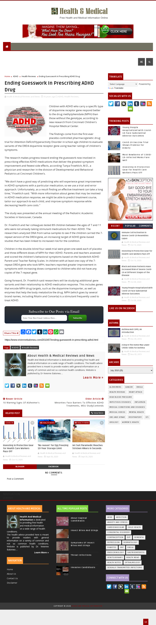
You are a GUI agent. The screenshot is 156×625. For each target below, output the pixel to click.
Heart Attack (135, 392)
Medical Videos (117, 412)
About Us (11, 573)
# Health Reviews (30, 347)
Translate (118, 88)
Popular (130, 226)
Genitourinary (115, 557)
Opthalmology (132, 562)
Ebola (140, 387)
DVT (129, 537)
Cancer (129, 387)
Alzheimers (115, 387)
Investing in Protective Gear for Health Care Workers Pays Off (18, 448)
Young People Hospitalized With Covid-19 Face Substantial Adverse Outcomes (137, 291)
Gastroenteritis (136, 552)
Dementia (139, 537)
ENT (7, 61)
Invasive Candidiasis (83, 567)
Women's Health (130, 422)
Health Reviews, (71, 96)
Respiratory (135, 417)
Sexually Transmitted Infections (124, 567)
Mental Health (58, 54)
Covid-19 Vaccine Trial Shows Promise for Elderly (135, 145)
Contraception (115, 537)
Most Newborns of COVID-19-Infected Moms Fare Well (137, 157)
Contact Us (12, 578)
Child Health (12, 54)
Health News (48, 423)
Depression (113, 542)
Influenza (140, 402)
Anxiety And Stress (117, 522)
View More (98, 412)
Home (7, 76)
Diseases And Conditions (87, 54)
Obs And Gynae (117, 417)
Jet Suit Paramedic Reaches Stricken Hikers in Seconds (87, 447)
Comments (145, 226)
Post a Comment (15, 478)
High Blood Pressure (121, 397)
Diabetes (111, 547)
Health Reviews (29, 76)
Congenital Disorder (118, 532)
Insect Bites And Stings (84, 530)
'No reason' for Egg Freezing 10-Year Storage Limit (53, 447)
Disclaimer (12, 582)
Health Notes (114, 562)
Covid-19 (9, 423)
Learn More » (93, 378)
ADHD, (61, 96)
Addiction (121, 517)
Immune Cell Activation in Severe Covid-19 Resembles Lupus (135, 235)
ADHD (15, 76)
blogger (20, 466)
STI (147, 417)
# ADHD (15, 347)
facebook (53, 466)
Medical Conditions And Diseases (127, 407)
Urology (114, 422)
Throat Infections (81, 555)
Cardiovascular (115, 527)
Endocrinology (115, 552)
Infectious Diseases (120, 54)
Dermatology (130, 542)
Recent (115, 226)
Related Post (12, 413)
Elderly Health (35, 54)
